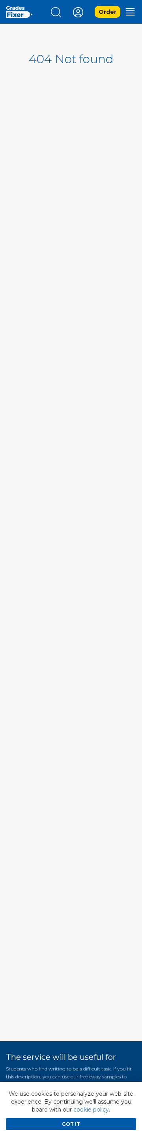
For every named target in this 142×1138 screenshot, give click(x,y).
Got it (71, 1124)
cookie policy (91, 1109)
